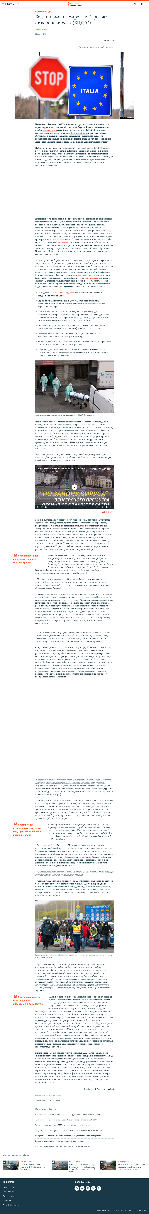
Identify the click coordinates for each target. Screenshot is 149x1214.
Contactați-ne (8, 1192)
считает (61, 440)
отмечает (63, 243)
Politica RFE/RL (9, 1187)
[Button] (109, 40)
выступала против (86, 275)
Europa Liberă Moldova (49, 472)
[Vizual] (141, 4)
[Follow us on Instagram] (88, 1188)
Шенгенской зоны (79, 133)
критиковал (92, 278)
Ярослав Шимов (41, 29)
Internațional (26, 1162)
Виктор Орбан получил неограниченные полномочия (63, 469)
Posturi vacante (9, 1196)
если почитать (50, 130)
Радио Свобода (43, 12)
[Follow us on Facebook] (76, 1188)
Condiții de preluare (11, 1205)
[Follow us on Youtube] (82, 1188)
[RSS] (93, 1188)
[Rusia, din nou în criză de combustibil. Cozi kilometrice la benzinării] (11, 1165)
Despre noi (7, 1201)
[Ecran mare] (111, 507)
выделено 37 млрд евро (63, 293)
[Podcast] (134, 4)
